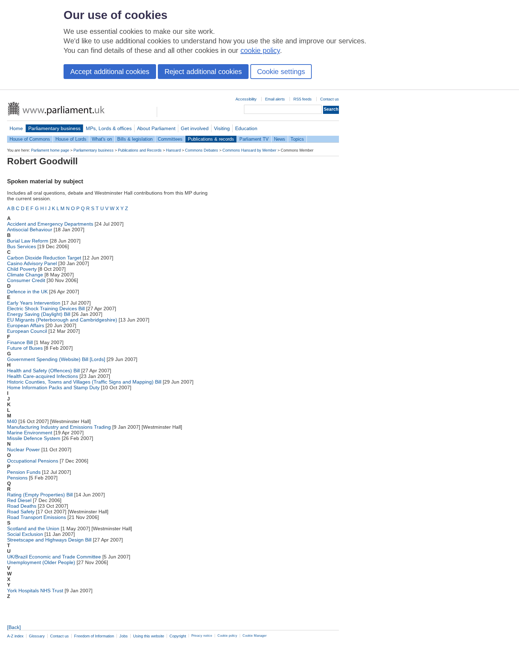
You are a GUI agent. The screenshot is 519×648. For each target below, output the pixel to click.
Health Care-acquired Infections (42, 376)
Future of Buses (25, 348)
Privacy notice (201, 635)
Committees (170, 139)
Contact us (329, 99)
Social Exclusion (25, 534)
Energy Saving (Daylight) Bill (38, 314)
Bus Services (21, 246)
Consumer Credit (26, 280)
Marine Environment (29, 432)
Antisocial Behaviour (29, 229)
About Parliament (156, 128)
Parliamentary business (54, 128)
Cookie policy (227, 635)
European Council (27, 331)
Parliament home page (50, 150)
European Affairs (25, 325)
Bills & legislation (135, 139)
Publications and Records (140, 150)
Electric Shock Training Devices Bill (46, 308)
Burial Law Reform (27, 241)
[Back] (14, 627)
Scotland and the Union (33, 528)
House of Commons (30, 139)
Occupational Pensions (32, 461)
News (279, 139)
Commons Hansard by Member (249, 150)
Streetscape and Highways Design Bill (49, 540)
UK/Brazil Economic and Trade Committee (54, 557)
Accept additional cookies (109, 71)
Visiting (222, 128)
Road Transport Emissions (36, 517)
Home (16, 128)
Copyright (177, 636)
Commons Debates (201, 150)
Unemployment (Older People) (41, 562)
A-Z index (15, 636)
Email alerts (275, 99)
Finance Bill (20, 342)
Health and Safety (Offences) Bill (43, 370)
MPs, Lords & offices (109, 128)
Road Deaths (21, 506)
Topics (297, 139)
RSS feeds (302, 99)
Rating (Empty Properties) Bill (40, 494)
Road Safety (21, 511)
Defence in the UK (27, 291)
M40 (12, 421)
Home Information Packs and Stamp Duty (53, 387)
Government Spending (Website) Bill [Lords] (56, 359)
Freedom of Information (94, 636)
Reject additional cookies (203, 71)
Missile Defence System (33, 438)
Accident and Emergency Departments (50, 224)
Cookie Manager (255, 635)
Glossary (37, 636)
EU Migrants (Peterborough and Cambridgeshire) (62, 320)
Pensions (17, 478)
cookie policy (260, 50)
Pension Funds (24, 472)
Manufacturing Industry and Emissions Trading (59, 427)
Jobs (123, 636)
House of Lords (70, 139)
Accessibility (246, 99)
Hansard (173, 150)
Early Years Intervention (33, 303)
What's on (102, 139)
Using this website (148, 636)
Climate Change (25, 274)
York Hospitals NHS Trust (35, 590)
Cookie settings (281, 71)
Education (246, 128)
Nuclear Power (23, 449)
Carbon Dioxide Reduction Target (44, 258)
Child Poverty (22, 269)
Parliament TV (254, 139)
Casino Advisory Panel (32, 263)
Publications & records (211, 139)
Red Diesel (19, 500)
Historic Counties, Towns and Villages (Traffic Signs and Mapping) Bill (84, 382)
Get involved (195, 128)
